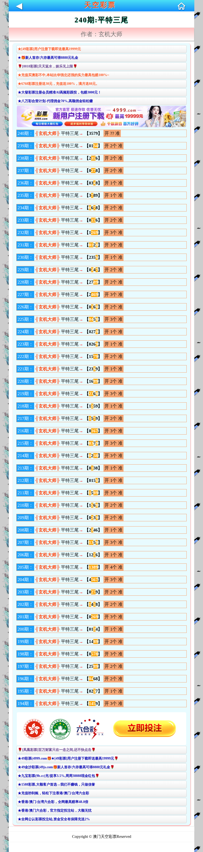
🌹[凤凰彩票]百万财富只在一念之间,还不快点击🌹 (57, 750)
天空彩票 (100, 5)
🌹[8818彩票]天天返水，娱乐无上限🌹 (47, 66)
